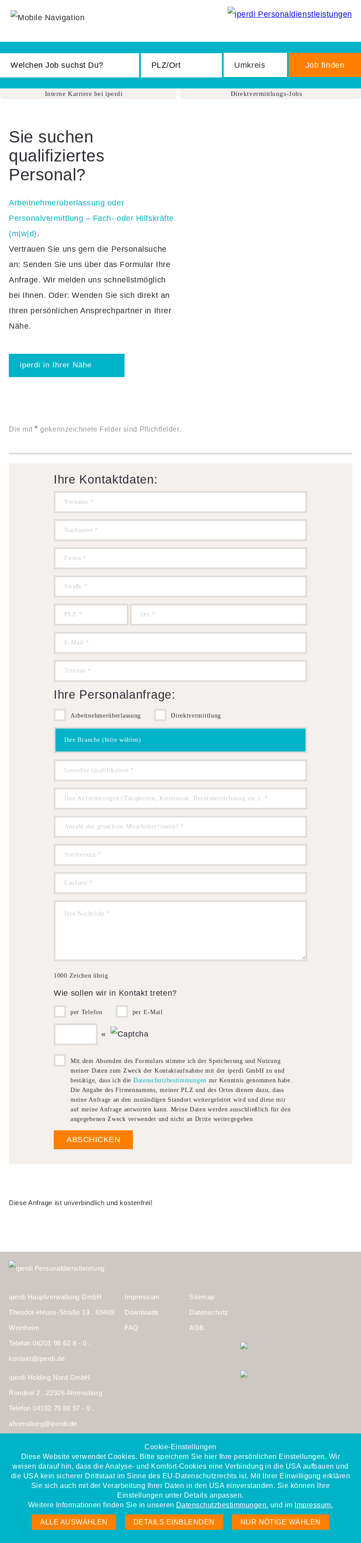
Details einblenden (174, 1522)
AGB (196, 1327)
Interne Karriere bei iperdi (84, 93)
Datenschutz (208, 1312)
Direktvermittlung (196, 715)
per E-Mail (148, 1012)
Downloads (142, 1312)
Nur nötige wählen (280, 1522)
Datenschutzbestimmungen (169, 1080)
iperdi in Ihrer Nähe (56, 365)
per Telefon (86, 1012)
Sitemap (202, 1297)
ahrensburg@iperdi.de (43, 1423)
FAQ (132, 1327)
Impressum (142, 1297)
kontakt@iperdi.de (37, 1358)
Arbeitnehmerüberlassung (105, 715)
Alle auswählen (74, 1522)
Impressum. (314, 1505)
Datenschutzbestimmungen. (222, 1505)
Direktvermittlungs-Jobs (266, 93)
